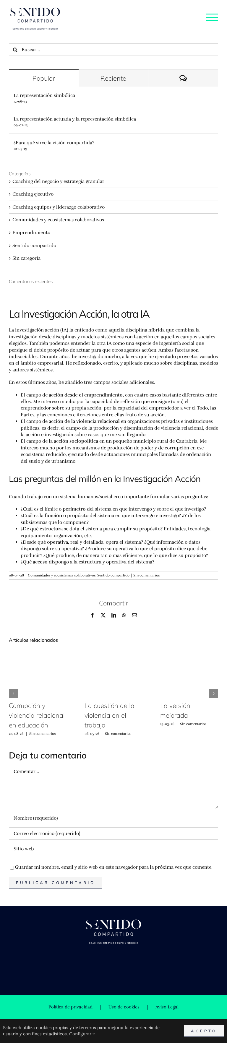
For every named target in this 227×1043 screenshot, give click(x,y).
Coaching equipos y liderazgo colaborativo (58, 207)
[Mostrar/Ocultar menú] (212, 17)
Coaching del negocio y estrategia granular (58, 181)
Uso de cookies (124, 1007)
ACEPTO (204, 1031)
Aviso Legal (167, 1007)
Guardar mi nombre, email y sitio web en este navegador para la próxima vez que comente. (114, 867)
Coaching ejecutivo (32, 194)
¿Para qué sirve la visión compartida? (54, 143)
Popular (44, 78)
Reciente (113, 78)
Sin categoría (26, 258)
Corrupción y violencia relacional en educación (37, 715)
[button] (13, 693)
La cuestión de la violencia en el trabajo (109, 715)
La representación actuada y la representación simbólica (75, 119)
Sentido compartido (113, 575)
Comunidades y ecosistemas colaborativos (61, 575)
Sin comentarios (146, 575)
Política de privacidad (70, 1007)
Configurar (81, 1033)
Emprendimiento (31, 232)
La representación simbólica (44, 95)
